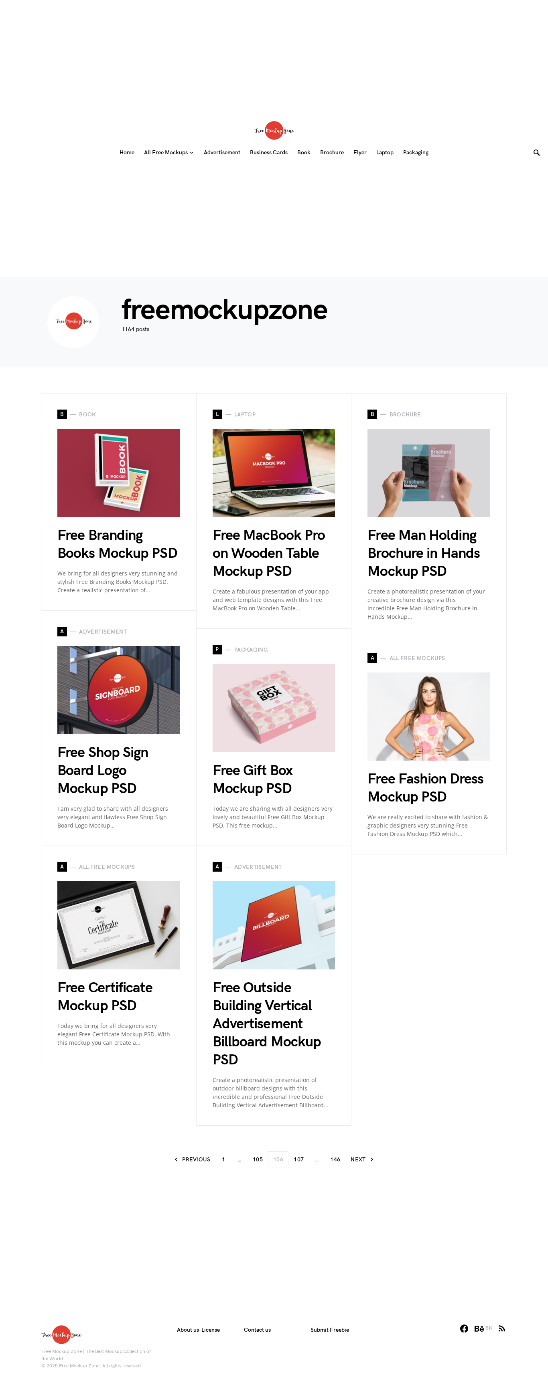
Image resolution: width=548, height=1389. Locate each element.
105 (258, 1159)
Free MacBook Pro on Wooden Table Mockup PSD (269, 553)
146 (335, 1159)
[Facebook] (464, 1328)
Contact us (257, 1329)
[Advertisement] (274, 56)
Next (358, 1159)
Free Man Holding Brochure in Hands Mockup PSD (423, 553)
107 (299, 1159)
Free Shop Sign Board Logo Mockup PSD (102, 770)
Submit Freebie (330, 1329)
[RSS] (502, 1328)
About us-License (198, 1329)
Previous (196, 1159)
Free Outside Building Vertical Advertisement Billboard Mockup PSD (267, 1024)
